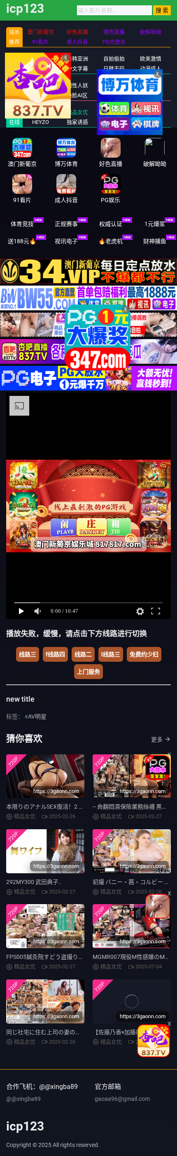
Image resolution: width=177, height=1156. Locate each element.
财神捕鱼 (154, 241)
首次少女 (114, 122)
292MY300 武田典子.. (34, 882)
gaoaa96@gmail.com (122, 1099)
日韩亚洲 (77, 59)
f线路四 (55, 654)
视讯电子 (66, 241)
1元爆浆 (154, 224)
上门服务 (88, 671)
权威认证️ (110, 224)
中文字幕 (77, 68)
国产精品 (40, 59)
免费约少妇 (144, 654)
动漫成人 (150, 68)
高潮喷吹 (150, 122)
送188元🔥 (22, 241)
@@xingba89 (23, 1099)
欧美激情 (150, 59)
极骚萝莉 (150, 112)
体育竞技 (22, 224)
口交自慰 (150, 85)
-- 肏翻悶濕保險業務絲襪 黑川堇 (133, 806)
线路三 (27, 654)
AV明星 (37, 716)
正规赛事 (66, 224)
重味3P (150, 95)
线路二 (83, 654)
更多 (157, 739)
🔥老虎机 (110, 241)
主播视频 (40, 68)
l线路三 (110, 654)
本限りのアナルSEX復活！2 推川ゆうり (56, 806)
